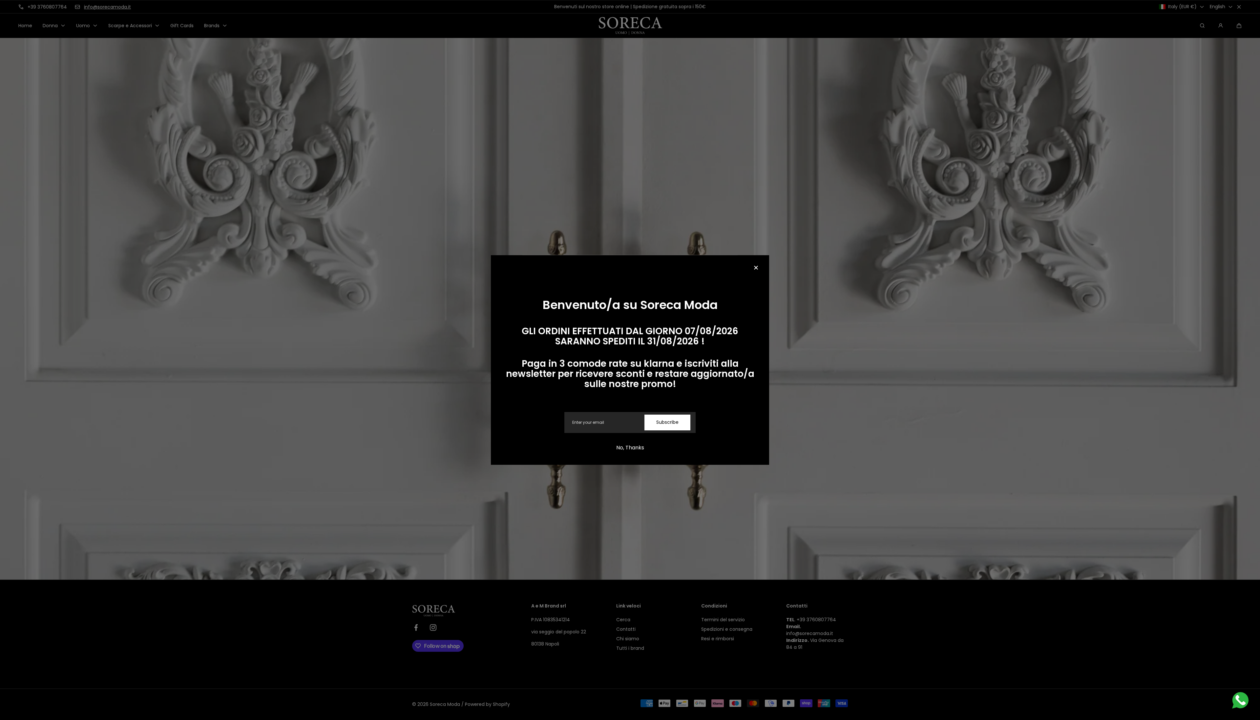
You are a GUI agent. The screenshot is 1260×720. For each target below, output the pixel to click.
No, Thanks (630, 447)
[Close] (756, 268)
